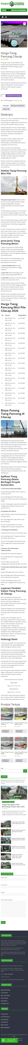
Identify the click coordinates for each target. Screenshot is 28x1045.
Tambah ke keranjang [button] (5, 731)
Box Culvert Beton (5, 995)
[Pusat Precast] (2, 17)
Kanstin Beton (4, 998)
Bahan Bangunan (5, 1027)
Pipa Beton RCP (5, 1003)
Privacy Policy (4, 1022)
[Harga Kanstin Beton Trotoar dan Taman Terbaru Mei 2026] (6, 854)
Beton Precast (6, 802)
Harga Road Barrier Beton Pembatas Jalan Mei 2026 (18, 839)
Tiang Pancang (17, 100)
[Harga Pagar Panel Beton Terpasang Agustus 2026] (6, 821)
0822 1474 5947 (16, 692)
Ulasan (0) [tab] (6, 109)
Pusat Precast (8, 118)
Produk (12, 802)
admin (6, 808)
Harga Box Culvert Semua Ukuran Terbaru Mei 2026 (18, 847)
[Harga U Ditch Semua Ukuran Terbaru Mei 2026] (6, 862)
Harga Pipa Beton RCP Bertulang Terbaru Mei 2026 (13, 805)
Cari (2, 768)
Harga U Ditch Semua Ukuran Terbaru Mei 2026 (18, 864)
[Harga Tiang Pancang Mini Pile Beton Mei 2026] (6, 829)
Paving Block (4, 1001)
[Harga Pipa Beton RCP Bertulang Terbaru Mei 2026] (14, 786)
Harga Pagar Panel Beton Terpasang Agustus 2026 (18, 822)
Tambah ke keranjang (14, 95)
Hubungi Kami (4, 1019)
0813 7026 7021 (16, 686)
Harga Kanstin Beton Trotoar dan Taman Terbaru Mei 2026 (17, 856)
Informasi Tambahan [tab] (17, 106)
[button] (24, 23)
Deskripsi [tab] (6, 106)
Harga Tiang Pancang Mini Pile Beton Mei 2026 (18, 830)
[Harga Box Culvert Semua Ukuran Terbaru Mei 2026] (6, 846)
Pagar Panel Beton (5, 990)
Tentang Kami (4, 1014)
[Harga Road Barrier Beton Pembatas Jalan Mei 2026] (6, 837)
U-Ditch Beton (4, 992)
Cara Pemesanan (5, 1016)
